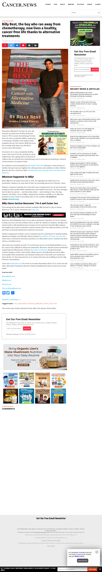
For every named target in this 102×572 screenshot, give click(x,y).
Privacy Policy (51, 546)
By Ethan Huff (80, 98)
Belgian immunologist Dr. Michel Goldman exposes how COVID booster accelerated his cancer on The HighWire (84, 165)
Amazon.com (6, 284)
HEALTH (62, 4)
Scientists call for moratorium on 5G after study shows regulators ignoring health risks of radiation (84, 155)
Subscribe (92, 569)
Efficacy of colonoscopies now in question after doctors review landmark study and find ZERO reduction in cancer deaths (84, 189)
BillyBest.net (6, 280)
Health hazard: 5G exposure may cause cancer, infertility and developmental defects (85, 181)
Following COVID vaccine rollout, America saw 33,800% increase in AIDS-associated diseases (84, 198)
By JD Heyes (80, 268)
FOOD (55, 4)
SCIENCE (48, 4)
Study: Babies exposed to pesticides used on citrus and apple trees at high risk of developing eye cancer (84, 256)
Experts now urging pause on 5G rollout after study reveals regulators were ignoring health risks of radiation (85, 138)
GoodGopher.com (16, 263)
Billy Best (39, 304)
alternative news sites (35, 166)
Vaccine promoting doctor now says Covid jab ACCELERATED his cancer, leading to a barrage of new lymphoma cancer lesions (84, 224)
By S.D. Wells (80, 218)
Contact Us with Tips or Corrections (51, 540)
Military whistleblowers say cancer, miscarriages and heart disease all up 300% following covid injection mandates (84, 94)
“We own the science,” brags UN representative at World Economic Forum (83, 206)
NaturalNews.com (8, 276)
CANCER (89, 4)
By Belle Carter (81, 108)
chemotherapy (13, 199)
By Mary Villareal (81, 132)
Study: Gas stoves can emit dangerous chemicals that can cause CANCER (82, 129)
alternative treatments (38, 250)
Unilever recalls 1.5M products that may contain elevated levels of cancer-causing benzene (83, 104)
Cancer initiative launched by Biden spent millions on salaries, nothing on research (83, 265)
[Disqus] (35, 437)
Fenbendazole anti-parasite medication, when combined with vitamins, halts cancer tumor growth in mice (84, 246)
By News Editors (81, 115)
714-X (16, 304)
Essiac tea (34, 210)
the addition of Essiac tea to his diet (52, 236)
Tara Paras (16, 41)
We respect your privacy (41, 532)
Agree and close (82, 560)
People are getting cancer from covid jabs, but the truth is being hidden (85, 147)
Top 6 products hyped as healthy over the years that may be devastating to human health (83, 214)
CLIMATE (98, 4)
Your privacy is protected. (12, 334)
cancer (45, 304)
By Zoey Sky (80, 176)
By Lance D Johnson (82, 193)
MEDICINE (71, 4)
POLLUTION (80, 4)
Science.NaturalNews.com (11, 288)
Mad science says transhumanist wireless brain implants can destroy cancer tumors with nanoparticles (85, 121)
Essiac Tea (53, 304)
